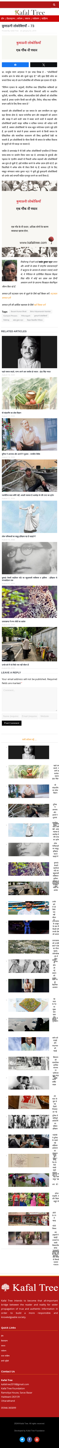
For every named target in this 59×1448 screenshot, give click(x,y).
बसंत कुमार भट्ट (18, 320)
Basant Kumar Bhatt (18, 312)
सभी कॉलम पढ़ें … (29, 739)
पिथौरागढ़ (6, 320)
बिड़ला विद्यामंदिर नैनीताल (35, 320)
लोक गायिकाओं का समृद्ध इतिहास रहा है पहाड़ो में (18, 536)
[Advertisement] (29, 1262)
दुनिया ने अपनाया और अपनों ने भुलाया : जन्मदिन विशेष (21, 454)
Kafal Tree (15, 31)
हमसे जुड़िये (5, 1361)
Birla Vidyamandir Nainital (40, 312)
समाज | (29, 18)
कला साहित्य (5, 1356)
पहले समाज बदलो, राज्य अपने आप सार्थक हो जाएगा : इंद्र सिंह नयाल (26, 372)
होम (2, 1336)
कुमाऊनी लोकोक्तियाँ (40, 316)
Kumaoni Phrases (10, 316)
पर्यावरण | (37, 18)
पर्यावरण (3, 1351)
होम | (4, 18)
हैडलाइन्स (4, 1341)
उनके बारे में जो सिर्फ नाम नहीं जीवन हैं (15, 665)
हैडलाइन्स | (12, 18)
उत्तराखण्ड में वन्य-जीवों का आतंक (13, 621)
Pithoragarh (25, 316)
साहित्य (45, 18)
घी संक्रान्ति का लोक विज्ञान (11, 413)
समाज (3, 1346)
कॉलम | (21, 18)
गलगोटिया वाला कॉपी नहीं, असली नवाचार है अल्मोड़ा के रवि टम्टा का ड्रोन (28, 495)
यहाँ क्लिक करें (39, 304)
